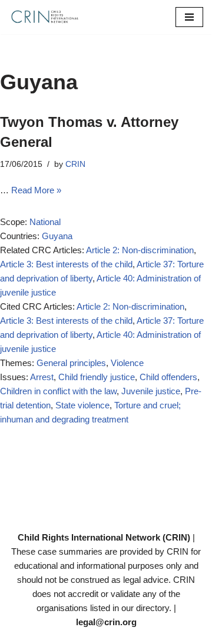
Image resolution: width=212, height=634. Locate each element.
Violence (127, 363)
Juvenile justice (150, 391)
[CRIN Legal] (44, 17)
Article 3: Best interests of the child (66, 264)
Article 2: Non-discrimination (140, 250)
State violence (82, 405)
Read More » (36, 190)
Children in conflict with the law (58, 391)
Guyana (57, 236)
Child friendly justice (96, 377)
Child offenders (168, 377)
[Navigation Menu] (189, 17)
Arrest (42, 377)
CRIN (75, 164)
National (45, 222)
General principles (71, 363)
